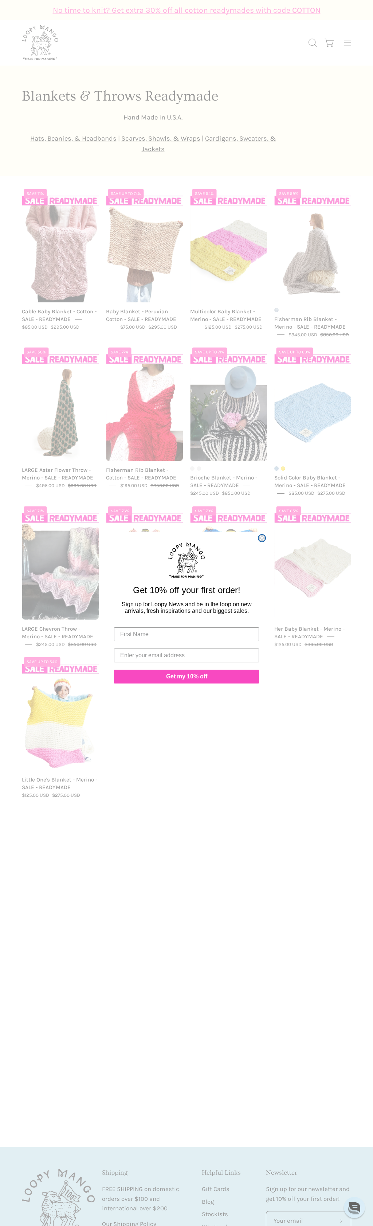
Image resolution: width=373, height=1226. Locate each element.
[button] (354, 1207)
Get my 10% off (186, 676)
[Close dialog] (262, 538)
